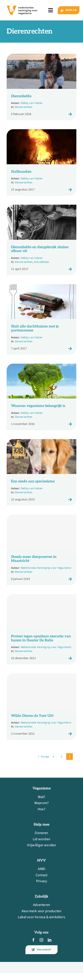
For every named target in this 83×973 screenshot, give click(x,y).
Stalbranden (21, 172)
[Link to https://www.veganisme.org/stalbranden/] (70, 190)
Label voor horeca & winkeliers (41, 917)
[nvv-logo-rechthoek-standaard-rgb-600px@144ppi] (22, 4)
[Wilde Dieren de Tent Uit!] (41, 690)
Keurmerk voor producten (42, 911)
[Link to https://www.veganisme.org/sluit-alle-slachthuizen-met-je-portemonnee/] (70, 349)
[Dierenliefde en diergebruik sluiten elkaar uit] (41, 207)
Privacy (41, 881)
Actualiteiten (41, 262)
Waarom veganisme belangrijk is (38, 406)
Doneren (41, 832)
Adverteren (41, 904)
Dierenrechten (23, 107)
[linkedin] (49, 940)
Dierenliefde (21, 96)
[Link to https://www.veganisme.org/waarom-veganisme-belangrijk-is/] (70, 424)
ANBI (41, 868)
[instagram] (41, 940)
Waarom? (41, 803)
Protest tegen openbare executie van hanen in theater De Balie (41, 638)
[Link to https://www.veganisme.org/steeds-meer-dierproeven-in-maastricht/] (70, 579)
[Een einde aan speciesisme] (41, 442)
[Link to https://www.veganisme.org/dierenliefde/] (70, 114)
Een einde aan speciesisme (33, 481)
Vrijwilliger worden (41, 845)
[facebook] (33, 940)
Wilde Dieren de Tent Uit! (32, 716)
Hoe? (41, 809)
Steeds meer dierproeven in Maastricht (33, 559)
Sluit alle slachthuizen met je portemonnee (35, 328)
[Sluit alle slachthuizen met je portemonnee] (41, 287)
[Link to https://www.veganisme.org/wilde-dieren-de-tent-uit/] (70, 734)
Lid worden (41, 839)
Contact (41, 875)
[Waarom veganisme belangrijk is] (41, 366)
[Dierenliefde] (41, 56)
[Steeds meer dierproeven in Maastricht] (41, 532)
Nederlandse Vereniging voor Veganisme (46, 568)
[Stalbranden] (41, 132)
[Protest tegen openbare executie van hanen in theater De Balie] (41, 611)
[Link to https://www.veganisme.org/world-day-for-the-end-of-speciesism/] (70, 499)
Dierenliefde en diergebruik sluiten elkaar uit (40, 249)
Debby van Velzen (32, 103)
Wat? (41, 797)
